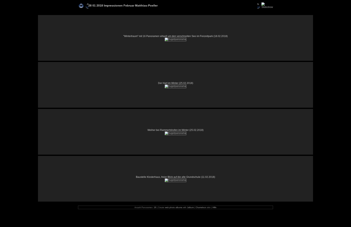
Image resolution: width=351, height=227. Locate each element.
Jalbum (190, 207)
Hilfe (214, 207)
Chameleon (201, 207)
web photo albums (173, 207)
